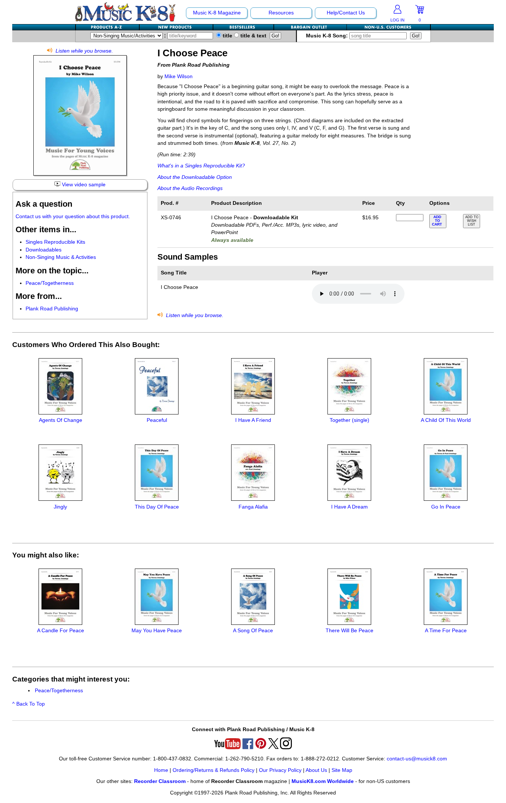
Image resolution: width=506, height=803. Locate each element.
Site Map (342, 770)
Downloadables (43, 250)
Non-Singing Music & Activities (61, 257)
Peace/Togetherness (50, 283)
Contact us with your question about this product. (73, 216)
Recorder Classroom (160, 781)
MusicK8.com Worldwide (323, 781)
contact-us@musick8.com (417, 759)
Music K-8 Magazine (217, 13)
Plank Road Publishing (52, 308)
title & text (252, 36)
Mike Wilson (178, 76)
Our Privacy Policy (280, 770)
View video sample (83, 184)
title (226, 36)
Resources (281, 13)
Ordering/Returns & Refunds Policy (213, 770)
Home (161, 770)
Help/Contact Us (346, 13)
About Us (316, 770)
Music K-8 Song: (327, 36)
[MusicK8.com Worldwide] (388, 27)
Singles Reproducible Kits (55, 242)
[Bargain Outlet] (310, 27)
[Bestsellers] (243, 27)
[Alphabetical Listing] (108, 27)
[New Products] (176, 27)
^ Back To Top (28, 704)
